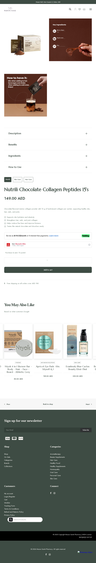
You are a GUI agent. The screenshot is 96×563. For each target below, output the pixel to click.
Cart (5, 499)
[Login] (74, 9)
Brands (6, 463)
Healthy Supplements (57, 466)
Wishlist (7, 503)
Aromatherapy (55, 454)
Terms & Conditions (11, 509)
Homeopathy (55, 469)
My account (8, 493)
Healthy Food (55, 463)
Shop (6, 454)
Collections (8, 466)
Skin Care (17, 179)
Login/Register (9, 496)
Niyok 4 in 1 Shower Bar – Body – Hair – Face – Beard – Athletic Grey (18, 369)
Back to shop (48, 404)
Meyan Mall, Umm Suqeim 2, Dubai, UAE (48, 2)
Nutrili (8, 179)
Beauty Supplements (57, 457)
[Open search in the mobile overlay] (69, 9)
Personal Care (55, 475)
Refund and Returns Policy (14, 512)
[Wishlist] (78, 9)
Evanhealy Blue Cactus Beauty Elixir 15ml (77, 368)
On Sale (7, 457)
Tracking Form (9, 506)
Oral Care (54, 472)
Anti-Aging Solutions (48, 362)
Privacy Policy (9, 515)
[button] (90, 9)
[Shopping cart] (83, 9)
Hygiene (18, 362)
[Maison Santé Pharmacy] (10, 9)
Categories (8, 460)
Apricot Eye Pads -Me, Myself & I (48, 368)
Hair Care (28, 179)
